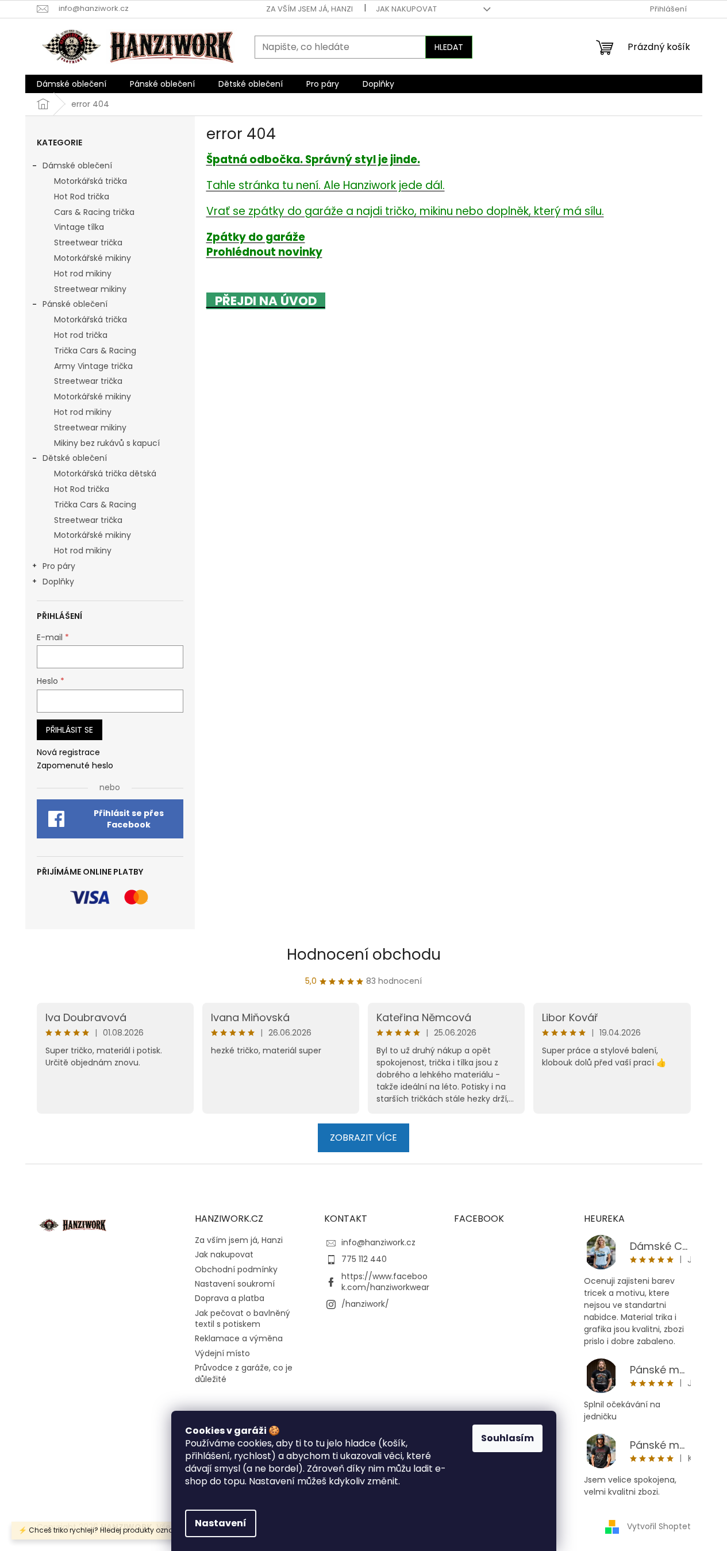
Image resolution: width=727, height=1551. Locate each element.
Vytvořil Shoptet (659, 1526)
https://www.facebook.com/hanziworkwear (385, 1282)
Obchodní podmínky (236, 1269)
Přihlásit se (69, 730)
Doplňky (58, 581)
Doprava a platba (229, 1298)
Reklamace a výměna (239, 1338)
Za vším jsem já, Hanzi (309, 8)
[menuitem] (71, 84)
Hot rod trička (80, 335)
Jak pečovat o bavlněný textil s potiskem (242, 1318)
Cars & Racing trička (94, 212)
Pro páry (59, 566)
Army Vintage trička (93, 366)
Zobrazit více (363, 1137)
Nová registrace (68, 752)
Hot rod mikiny (82, 273)
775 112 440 (364, 1259)
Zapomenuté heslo (75, 765)
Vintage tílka (79, 227)
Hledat (448, 47)
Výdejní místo (222, 1353)
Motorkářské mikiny (92, 258)
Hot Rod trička (81, 196)
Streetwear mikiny (90, 289)
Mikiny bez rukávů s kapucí (107, 443)
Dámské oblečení (77, 165)
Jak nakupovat (406, 8)
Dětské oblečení (75, 458)
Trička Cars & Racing (95, 350)
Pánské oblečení (75, 304)
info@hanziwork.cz (378, 1242)
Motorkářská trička (90, 181)
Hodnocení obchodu (364, 954)
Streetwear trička (88, 242)
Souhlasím (507, 1438)
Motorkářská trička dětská (105, 473)
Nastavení (221, 1523)
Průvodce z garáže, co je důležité (244, 1373)
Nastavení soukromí (235, 1284)
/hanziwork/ (365, 1304)
